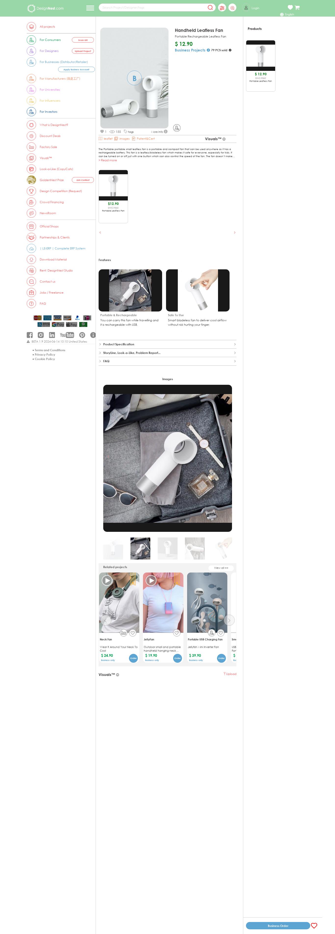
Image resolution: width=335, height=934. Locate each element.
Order (133, 658)
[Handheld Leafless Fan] (176, 128)
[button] (100, 232)
